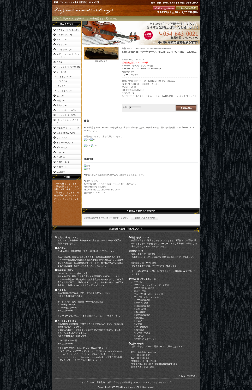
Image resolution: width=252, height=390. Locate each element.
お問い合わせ (110, 18)
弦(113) (60, 96)
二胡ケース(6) (63, 162)
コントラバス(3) (64, 49)
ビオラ (135, 74)
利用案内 (101, 382)
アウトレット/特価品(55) (68, 30)
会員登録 (79, 18)
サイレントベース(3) (66, 115)
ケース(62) (62, 72)
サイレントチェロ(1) (66, 110)
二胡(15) (60, 152)
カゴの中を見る (93, 18)
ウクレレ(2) (62, 137)
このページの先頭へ (188, 376)
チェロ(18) (62, 40)
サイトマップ (164, 382)
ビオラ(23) (62, 44)
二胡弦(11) (62, 167)
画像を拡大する (101, 61)
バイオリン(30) (64, 76)
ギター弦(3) (62, 147)
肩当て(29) (62, 105)
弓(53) (59, 62)
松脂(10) (60, 100)
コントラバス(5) (64, 91)
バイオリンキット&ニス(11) (68, 121)
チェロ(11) (62, 86)
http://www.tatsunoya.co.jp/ (149, 68)
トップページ (88, 382)
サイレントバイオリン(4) (68, 67)
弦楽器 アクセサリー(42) (68, 128)
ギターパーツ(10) (65, 142)
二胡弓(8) (61, 157)
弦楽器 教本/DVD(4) (66, 133)
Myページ (68, 18)
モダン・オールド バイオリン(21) (68, 55)
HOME (57, 18)
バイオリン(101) (64, 35)
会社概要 (126, 382)
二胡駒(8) (61, 172)
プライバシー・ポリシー (144, 382)
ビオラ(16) (62, 81)
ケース (127, 74)
